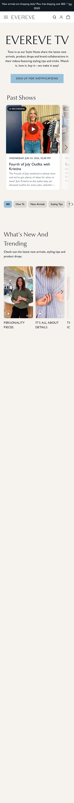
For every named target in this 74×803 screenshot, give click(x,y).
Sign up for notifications (37, 78)
